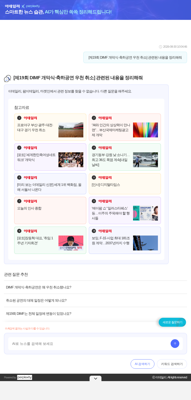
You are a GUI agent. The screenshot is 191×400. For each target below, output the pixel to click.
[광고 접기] (95, 378)
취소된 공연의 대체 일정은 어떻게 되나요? (36, 300)
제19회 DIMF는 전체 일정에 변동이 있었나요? (38, 314)
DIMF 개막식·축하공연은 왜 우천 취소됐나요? (38, 287)
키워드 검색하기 (172, 364)
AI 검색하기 (142, 364)
